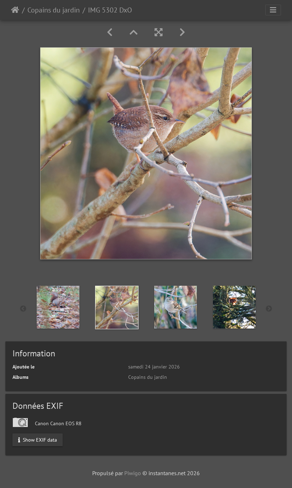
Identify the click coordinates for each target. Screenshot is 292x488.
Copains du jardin (53, 10)
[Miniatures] (133, 32)
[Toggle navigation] (273, 10)
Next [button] (268, 308)
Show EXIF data (39, 439)
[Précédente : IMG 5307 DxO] (109, 32)
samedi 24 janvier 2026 (154, 367)
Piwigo (132, 473)
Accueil (15, 10)
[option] (57, 307)
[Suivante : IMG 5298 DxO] (182, 32)
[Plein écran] (158, 32)
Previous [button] (23, 308)
